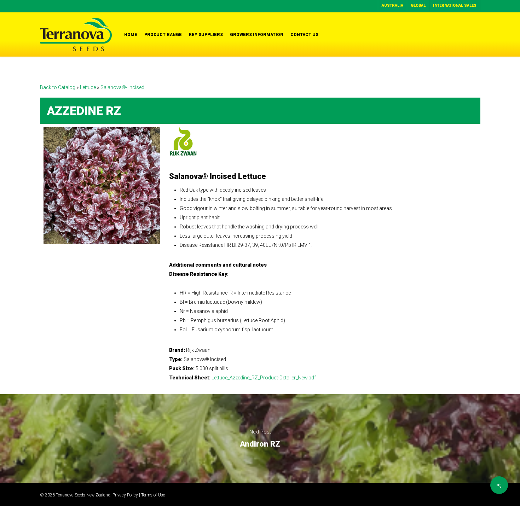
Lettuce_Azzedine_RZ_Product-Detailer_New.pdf (264, 377)
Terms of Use (153, 495)
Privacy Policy (125, 495)
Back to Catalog (58, 87)
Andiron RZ (260, 438)
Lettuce (88, 87)
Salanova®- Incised (122, 87)
